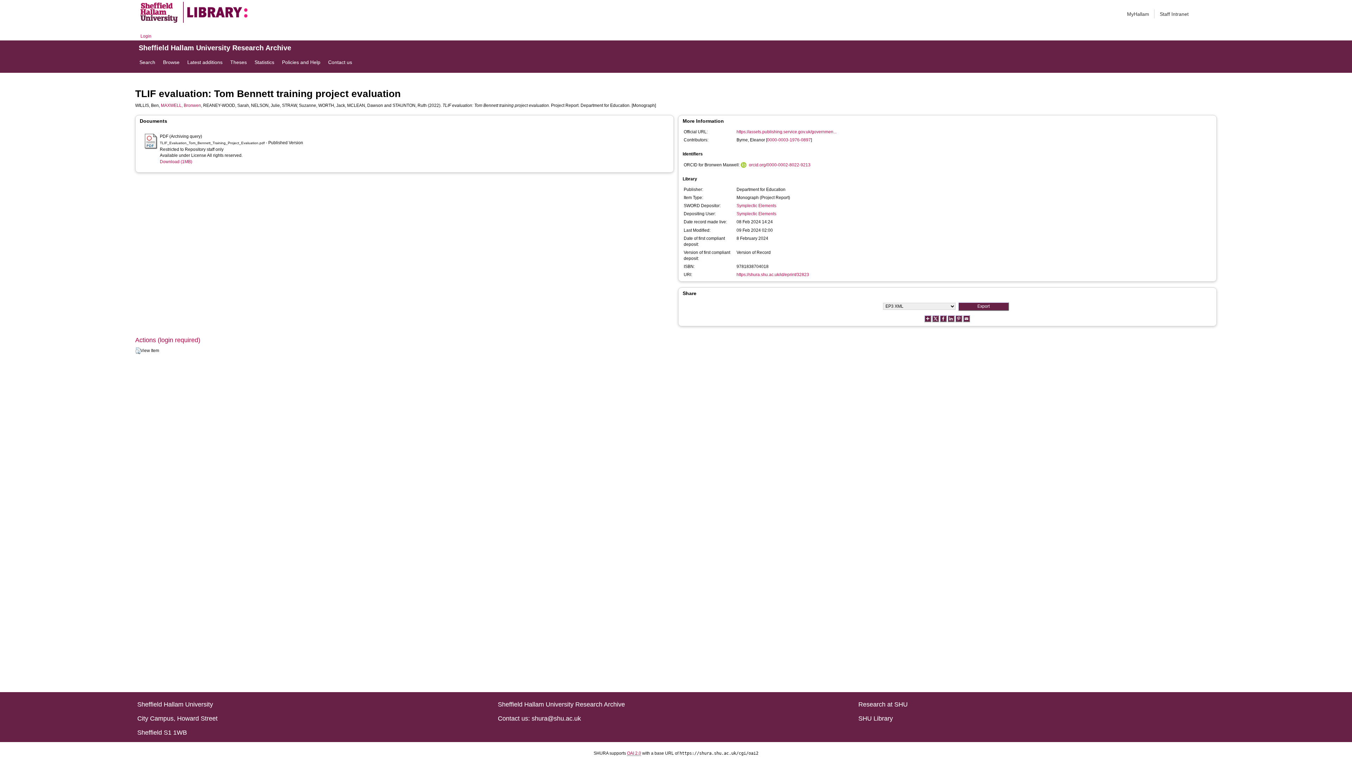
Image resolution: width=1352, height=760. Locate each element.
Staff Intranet (1174, 14)
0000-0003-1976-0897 (789, 140)
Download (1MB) (176, 161)
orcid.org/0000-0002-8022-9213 (779, 164)
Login (145, 36)
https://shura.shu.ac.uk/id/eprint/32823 (773, 274)
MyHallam (1138, 14)
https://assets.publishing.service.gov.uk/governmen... (787, 131)
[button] (137, 351)
